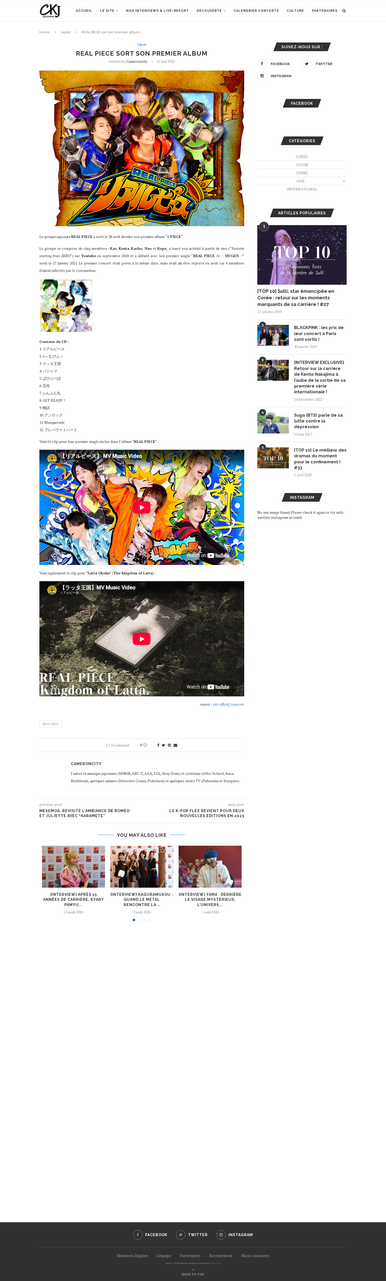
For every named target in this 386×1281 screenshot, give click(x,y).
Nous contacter (255, 1255)
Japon (66, 32)
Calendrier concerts (256, 11)
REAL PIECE (51, 724)
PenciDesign (216, 1263)
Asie (300, 180)
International (302, 189)
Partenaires (324, 11)
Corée (302, 156)
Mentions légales (132, 1255)
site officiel (221, 704)
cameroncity (136, 61)
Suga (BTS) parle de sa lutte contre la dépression (318, 421)
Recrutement (221, 1255)
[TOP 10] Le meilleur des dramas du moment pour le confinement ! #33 (320, 459)
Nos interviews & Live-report (157, 11)
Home (44, 32)
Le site (107, 11)
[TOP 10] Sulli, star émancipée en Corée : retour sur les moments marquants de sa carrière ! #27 (295, 297)
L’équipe (164, 1255)
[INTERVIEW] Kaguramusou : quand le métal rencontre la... (142, 899)
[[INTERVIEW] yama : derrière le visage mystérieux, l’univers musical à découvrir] (210, 867)
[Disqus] (141, 996)
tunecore (237, 704)
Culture (295, 11)
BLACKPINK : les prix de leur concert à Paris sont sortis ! (319, 333)
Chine (302, 172)
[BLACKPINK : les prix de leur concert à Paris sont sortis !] (273, 335)
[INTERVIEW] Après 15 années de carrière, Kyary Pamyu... (73, 899)
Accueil (84, 11)
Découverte (209, 11)
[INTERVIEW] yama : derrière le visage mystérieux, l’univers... (210, 899)
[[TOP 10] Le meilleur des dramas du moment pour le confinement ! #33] (273, 457)
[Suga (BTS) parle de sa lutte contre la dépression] (273, 422)
